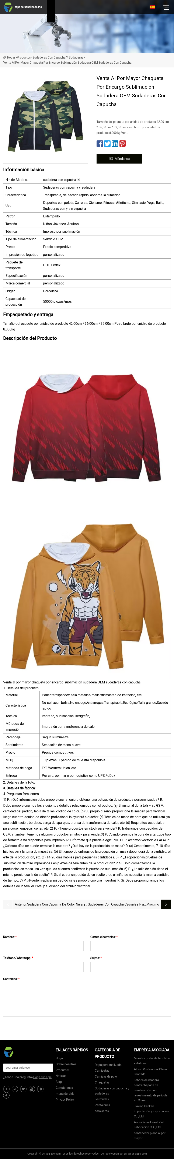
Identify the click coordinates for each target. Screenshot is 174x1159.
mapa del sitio (65, 1093)
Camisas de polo (106, 1076)
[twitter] (23, 1089)
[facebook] (6, 1089)
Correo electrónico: (104, 937)
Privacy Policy (65, 1099)
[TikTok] (6, 1095)
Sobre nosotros (66, 1064)
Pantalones (102, 1105)
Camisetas (102, 1070)
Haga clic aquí (42, 1077)
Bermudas (102, 1099)
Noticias (61, 1076)
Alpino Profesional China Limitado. (150, 1072)
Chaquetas (102, 1082)
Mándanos (122, 159)
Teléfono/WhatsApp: (18, 958)
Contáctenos (64, 1087)
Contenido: (11, 979)
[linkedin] (15, 1089)
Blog (59, 1081)
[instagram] (40, 1089)
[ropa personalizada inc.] (24, 1052)
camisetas (102, 1111)
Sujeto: (96, 958)
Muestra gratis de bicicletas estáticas (152, 1061)
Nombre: (10, 937)
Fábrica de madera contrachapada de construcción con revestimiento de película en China (150, 1090)
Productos (24, 57)
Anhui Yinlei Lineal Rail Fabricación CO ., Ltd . (149, 1125)
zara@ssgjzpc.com (135, 1153)
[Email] (48, 1067)
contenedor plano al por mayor (150, 1135)
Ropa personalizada (108, 1065)
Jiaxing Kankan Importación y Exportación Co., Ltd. (151, 1111)
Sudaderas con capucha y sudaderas (57, 57)
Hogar (11, 57)
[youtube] (32, 1089)
